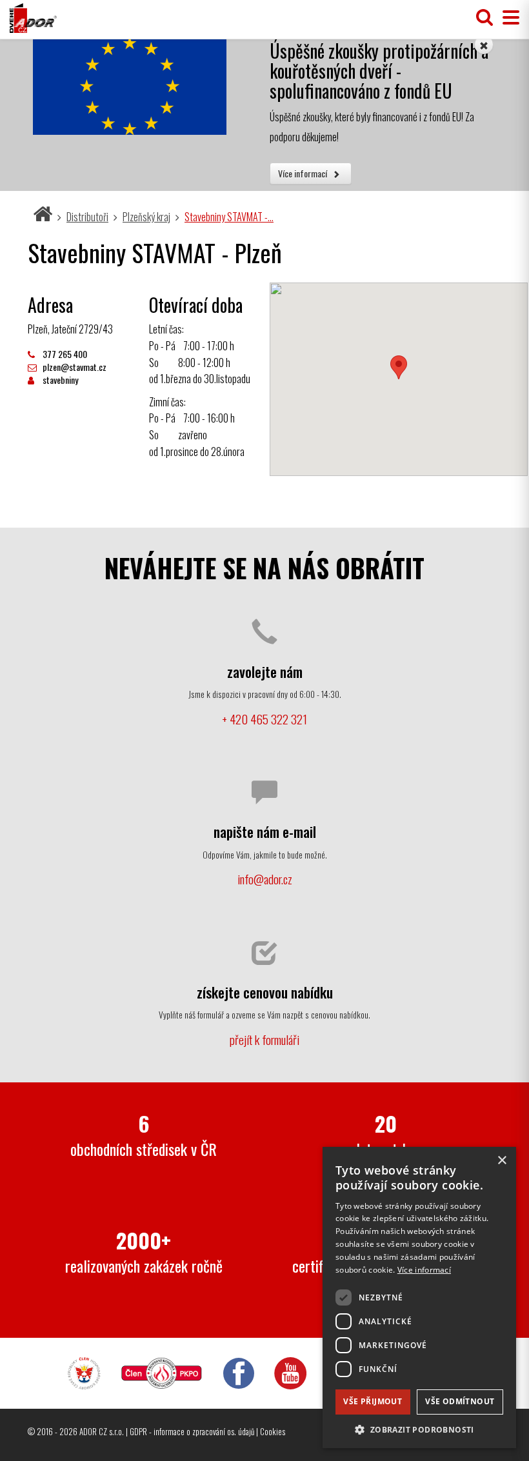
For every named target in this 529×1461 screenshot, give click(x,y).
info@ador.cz (264, 879)
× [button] (501, 1161)
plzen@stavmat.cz (73, 366)
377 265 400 (64, 354)
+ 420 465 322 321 (264, 719)
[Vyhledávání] (484, 17)
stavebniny (59, 379)
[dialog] (419, 1297)
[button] (419, 1429)
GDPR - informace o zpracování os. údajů (192, 1431)
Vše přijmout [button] (372, 1401)
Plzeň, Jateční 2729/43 (70, 329)
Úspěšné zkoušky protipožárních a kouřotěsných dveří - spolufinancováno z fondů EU (379, 70)
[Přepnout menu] (507, 18)
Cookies (272, 1431)
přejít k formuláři (264, 1039)
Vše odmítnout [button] (459, 1401)
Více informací (303, 173)
